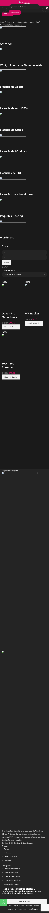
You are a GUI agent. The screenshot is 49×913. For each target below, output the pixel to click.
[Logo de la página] (24, 3)
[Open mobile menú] (4, 9)
